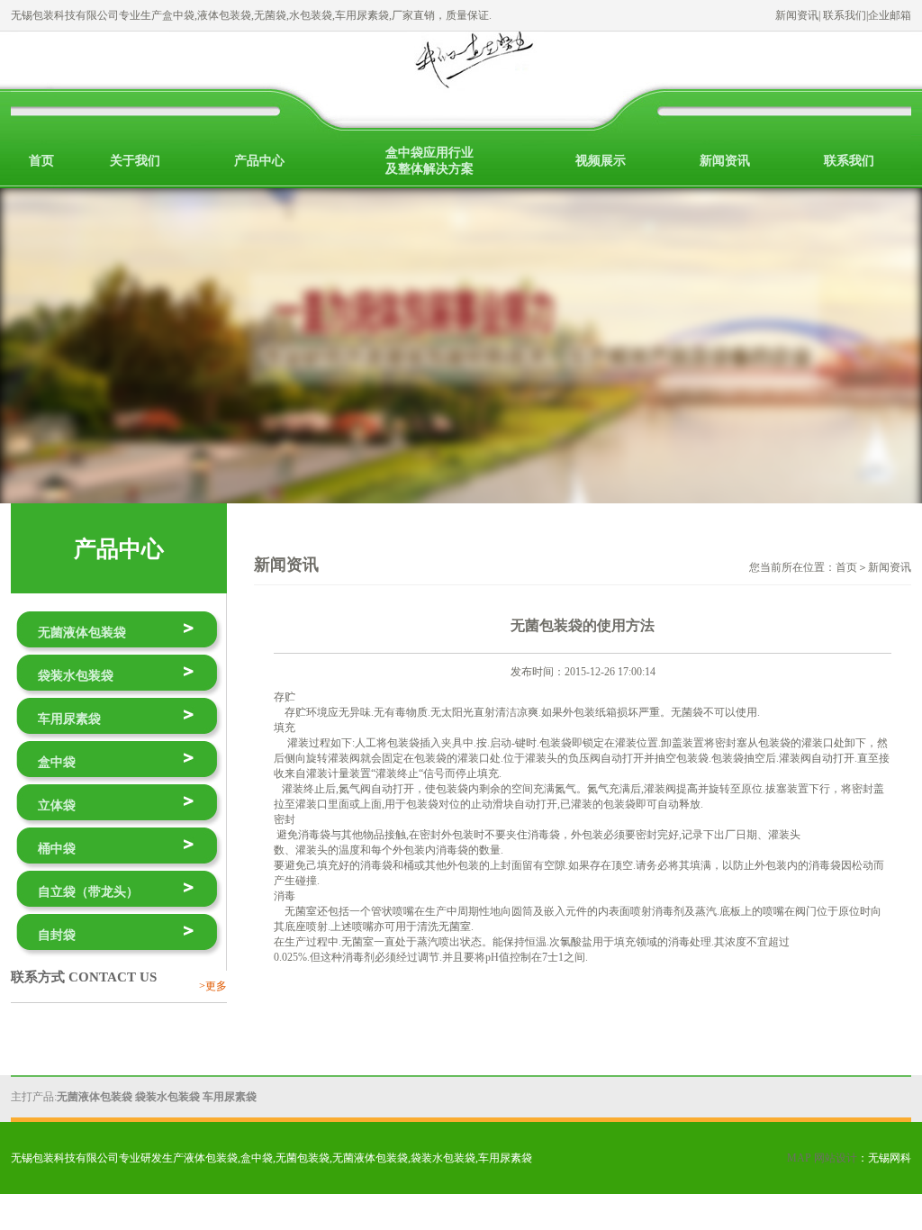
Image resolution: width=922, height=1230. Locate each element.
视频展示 (600, 160)
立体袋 (57, 805)
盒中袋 (57, 762)
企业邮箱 (889, 15)
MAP (799, 1158)
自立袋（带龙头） (88, 892)
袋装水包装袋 (75, 676)
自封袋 (57, 935)
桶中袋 (57, 848)
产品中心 (259, 160)
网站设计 (835, 1158)
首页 (41, 160)
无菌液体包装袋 (82, 632)
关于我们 (135, 160)
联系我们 (844, 15)
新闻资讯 (796, 15)
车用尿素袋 (69, 719)
